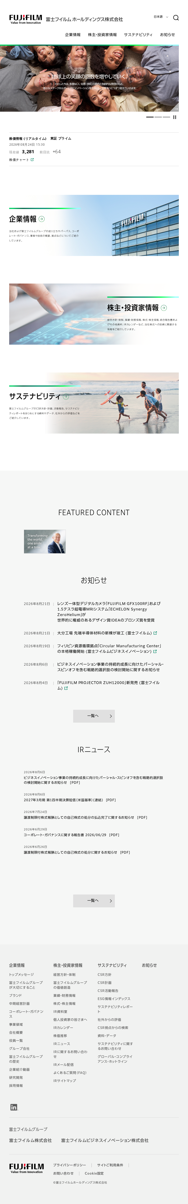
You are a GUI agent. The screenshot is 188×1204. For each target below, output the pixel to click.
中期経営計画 (19, 1003)
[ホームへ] (75, 19)
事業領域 (16, 1024)
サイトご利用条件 (110, 1165)
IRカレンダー (63, 1028)
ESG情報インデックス (114, 999)
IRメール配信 (63, 1065)
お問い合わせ (63, 1173)
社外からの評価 (109, 1020)
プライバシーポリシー (69, 1165)
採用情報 (16, 1086)
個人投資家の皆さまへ (70, 1020)
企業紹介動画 (19, 1069)
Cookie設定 (94, 1173)
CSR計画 (105, 983)
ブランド (15, 995)
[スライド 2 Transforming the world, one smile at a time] (89, 79)
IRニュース (61, 1044)
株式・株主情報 (64, 1003)
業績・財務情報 (64, 995)
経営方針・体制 (64, 975)
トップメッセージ (21, 975)
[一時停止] (175, 117)
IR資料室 (60, 1012)
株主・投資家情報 (68, 966)
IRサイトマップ (64, 1081)
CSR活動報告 (108, 991)
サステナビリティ (112, 966)
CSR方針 (105, 975)
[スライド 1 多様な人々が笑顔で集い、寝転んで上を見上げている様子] (150, 117)
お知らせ (149, 966)
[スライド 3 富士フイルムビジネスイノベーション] (166, 117)
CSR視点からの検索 (113, 1028)
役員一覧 (16, 1040)
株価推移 (60, 1036)
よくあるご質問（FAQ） (70, 1073)
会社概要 (16, 1032)
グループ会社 (19, 1049)
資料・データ (107, 1036)
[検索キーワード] (175, 17)
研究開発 (16, 1077)
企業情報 (17, 966)
